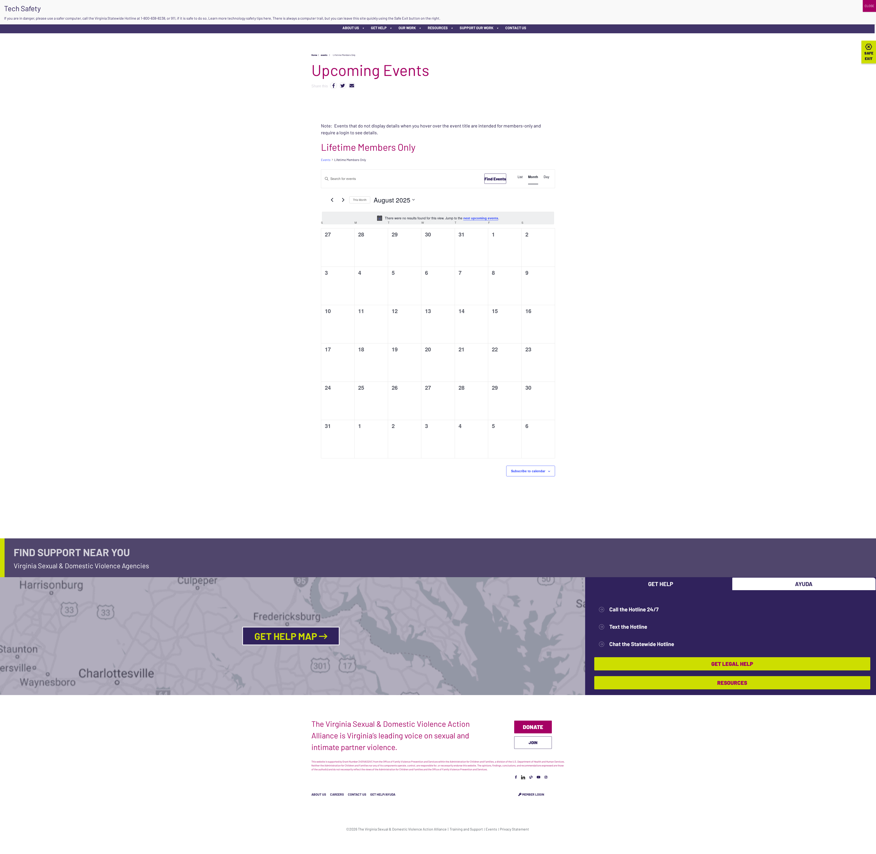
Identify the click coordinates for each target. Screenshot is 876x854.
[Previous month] (332, 199)
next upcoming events (480, 218)
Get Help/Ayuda (382, 794)
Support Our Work (476, 28)
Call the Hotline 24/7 (634, 609)
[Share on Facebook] (333, 85)
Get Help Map (286, 636)
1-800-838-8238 (153, 18)
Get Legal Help (732, 663)
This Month (360, 200)
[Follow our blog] (531, 777)
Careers (337, 794)
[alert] (438, 218)
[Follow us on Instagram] (546, 777)
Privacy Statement (514, 829)
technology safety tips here (249, 18)
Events (326, 160)
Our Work (407, 28)
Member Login (532, 794)
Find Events (495, 178)
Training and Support (466, 829)
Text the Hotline (628, 626)
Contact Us (515, 28)
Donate (533, 727)
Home (314, 55)
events (324, 55)
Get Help (379, 28)
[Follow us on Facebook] (516, 777)
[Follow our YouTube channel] (538, 777)
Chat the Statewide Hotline (641, 644)
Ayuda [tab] (804, 583)
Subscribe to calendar (528, 471)
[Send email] (351, 85)
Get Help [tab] (660, 583)
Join (533, 742)
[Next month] (343, 199)
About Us (350, 28)
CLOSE (869, 6)
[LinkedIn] (523, 777)
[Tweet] (342, 85)
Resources (438, 28)
